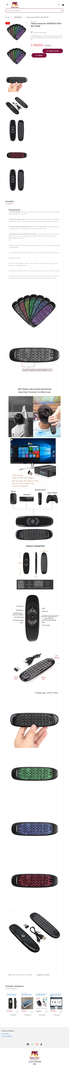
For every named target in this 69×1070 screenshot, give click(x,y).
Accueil (7, 17)
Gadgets (43, 993)
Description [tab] (9, 201)
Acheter (40, 55)
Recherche (61, 10)
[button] (26, 23)
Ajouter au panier (54, 51)
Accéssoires (38, 993)
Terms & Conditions (6, 1036)
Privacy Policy (5, 1033)
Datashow (52, 993)
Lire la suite (17, 1011)
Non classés (18, 17)
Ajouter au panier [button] (46, 1011)
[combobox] (32, 10)
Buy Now (14, 1015)
